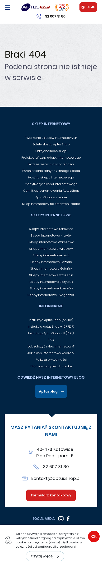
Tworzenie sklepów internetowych (51, 137)
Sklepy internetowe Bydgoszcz (51, 295)
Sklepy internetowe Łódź (51, 255)
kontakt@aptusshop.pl (55, 478)
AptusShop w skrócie (51, 197)
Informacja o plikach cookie (51, 366)
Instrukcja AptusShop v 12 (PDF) (51, 326)
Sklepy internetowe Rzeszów (51, 288)
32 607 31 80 (56, 467)
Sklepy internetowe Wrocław (51, 248)
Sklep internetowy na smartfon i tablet (51, 204)
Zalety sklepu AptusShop (51, 144)
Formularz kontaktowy (51, 495)
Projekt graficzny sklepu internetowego (51, 157)
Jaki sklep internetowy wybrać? (51, 353)
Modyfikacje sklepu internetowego (51, 184)
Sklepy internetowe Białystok (51, 281)
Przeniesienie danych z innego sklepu (51, 171)
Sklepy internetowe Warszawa (51, 242)
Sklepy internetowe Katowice (51, 229)
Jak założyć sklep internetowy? (51, 346)
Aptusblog (48, 391)
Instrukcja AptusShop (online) (51, 320)
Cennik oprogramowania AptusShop (51, 190)
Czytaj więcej (42, 556)
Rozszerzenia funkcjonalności (51, 164)
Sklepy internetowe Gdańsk (51, 268)
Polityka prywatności (51, 359)
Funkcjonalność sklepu (51, 151)
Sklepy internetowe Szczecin (51, 275)
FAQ (51, 340)
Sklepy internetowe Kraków (51, 235)
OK (94, 536)
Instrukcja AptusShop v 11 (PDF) (51, 333)
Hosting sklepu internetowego (51, 177)
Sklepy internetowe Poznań (51, 262)
